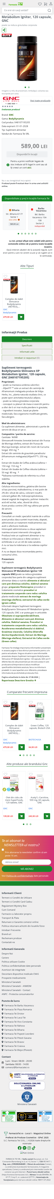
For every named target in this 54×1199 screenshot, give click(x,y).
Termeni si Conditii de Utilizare (17, 897)
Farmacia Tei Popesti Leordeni (19, 1033)
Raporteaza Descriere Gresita (18, 680)
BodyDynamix (16, 118)
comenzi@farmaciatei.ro (17, 1067)
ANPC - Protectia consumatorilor (18, 994)
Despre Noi (7, 953)
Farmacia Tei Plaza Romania (18, 1009)
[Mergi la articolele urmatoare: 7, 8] (29, 233)
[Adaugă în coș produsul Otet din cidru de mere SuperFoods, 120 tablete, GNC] (21, 816)
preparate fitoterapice (21, 586)
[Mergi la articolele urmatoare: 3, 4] (22, 233)
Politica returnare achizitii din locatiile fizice (23, 926)
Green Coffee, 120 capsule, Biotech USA (39, 726)
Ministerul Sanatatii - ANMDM (16, 986)
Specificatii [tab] (27, 345)
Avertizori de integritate (13, 969)
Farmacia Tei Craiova (14, 1046)
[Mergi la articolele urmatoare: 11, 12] (35, 233)
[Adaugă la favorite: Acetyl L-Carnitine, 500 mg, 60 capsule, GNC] (31, 774)
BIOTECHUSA (35, 739)
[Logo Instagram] (29, 1148)
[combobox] (27, 10)
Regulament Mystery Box (14, 905)
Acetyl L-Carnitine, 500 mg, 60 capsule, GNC (40, 800)
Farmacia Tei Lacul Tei (15, 1017)
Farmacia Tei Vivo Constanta (18, 1021)
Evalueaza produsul (11, 109)
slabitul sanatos (39, 583)
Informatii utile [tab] (27, 351)
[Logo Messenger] (24, 1148)
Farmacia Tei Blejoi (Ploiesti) (18, 1050)
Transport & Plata (10, 917)
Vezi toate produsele (40, 100)
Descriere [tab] (27, 339)
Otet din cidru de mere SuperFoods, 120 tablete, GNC (14, 800)
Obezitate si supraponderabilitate (20, 615)
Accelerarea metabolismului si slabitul (23, 628)
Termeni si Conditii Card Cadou (17, 901)
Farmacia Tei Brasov (14, 1041)
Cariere (5, 957)
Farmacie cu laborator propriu (17, 913)
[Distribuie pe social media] (4, 30)
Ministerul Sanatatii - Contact (16, 990)
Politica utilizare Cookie (13, 961)
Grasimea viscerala (12, 631)
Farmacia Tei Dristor (14, 1013)
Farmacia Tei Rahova (14, 1025)
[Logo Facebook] (19, 1148)
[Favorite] (40, 4)
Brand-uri (6, 934)
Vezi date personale (25, 875)
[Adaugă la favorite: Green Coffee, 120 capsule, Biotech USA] (31, 702)
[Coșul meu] (45, 4)
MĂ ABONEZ (27, 868)
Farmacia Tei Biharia (14, 1029)
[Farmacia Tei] (16, 4)
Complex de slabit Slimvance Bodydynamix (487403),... (14, 303)
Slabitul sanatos (20, 622)
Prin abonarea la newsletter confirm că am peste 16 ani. (26, 854)
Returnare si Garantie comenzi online (20, 922)
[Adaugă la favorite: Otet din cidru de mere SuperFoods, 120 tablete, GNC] (5, 774)
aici (29, 167)
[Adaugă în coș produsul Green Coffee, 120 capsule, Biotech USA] (47, 747)
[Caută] (49, 10)
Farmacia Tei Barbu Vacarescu (19, 1005)
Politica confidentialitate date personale (21, 965)
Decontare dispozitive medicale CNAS (20, 973)
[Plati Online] (27, 1152)
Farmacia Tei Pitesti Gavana (17, 1037)
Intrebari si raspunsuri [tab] (27, 357)
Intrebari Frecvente (11, 930)
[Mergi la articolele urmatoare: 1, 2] (18, 233)
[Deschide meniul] (4, 4)
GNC (11, 114)
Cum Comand (8, 909)
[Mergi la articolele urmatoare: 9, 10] (32, 233)
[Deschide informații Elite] (7, 280)
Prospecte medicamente (14, 977)
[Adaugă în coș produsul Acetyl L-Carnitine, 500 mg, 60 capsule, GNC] (47, 816)
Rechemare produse (12, 938)
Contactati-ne (8, 942)
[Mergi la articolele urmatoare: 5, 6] (25, 233)
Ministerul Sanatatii (11, 982)
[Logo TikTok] (33, 1148)
